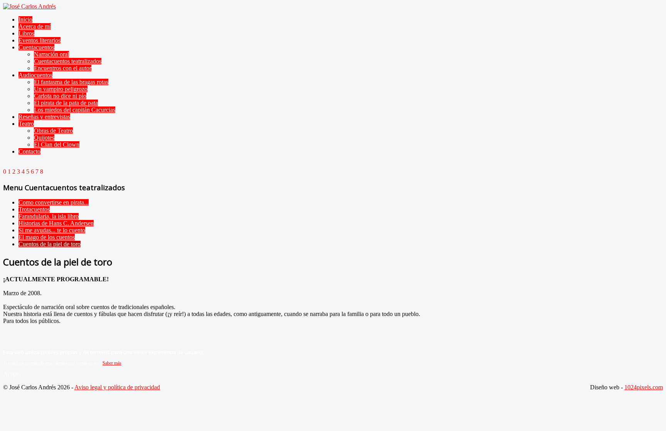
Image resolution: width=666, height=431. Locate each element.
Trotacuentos (34, 209)
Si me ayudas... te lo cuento (51, 230)
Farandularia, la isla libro (48, 216)
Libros (26, 33)
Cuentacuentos (36, 47)
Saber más (112, 363)
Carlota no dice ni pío (60, 96)
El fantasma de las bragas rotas (71, 82)
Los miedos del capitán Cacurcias (74, 109)
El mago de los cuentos (46, 237)
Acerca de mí (34, 26)
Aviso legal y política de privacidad (117, 387)
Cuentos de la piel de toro (49, 244)
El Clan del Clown (56, 144)
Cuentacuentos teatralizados (67, 61)
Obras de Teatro (53, 130)
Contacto (29, 151)
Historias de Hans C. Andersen (56, 223)
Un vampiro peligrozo (60, 89)
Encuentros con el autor (62, 68)
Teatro (26, 123)
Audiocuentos (35, 75)
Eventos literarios (39, 40)
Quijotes (44, 137)
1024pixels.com (643, 387)
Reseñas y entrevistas (44, 116)
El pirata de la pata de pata (66, 103)
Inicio (25, 19)
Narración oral (51, 54)
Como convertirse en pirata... (53, 202)
